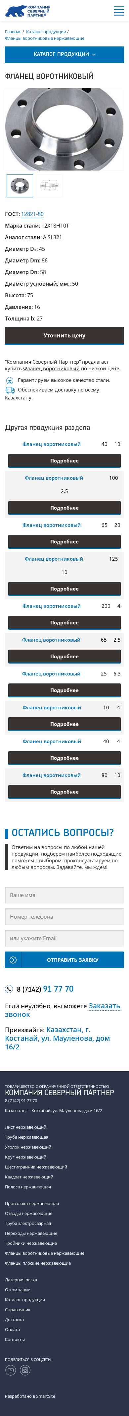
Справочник (17, 1309)
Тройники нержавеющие (31, 1243)
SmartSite (45, 1396)
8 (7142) (45, 990)
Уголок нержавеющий (28, 1147)
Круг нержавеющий (25, 1157)
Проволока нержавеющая (32, 1203)
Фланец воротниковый (51, 368)
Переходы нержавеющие (31, 1233)
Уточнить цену (64, 335)
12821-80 (32, 214)
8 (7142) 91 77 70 (21, 1100)
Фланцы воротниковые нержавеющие (44, 1253)
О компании (17, 1290)
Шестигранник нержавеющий (36, 1167)
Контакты (15, 1339)
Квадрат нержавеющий (29, 1177)
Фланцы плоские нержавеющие (38, 1263)
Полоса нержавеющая (28, 1187)
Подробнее (64, 460)
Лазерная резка (21, 1280)
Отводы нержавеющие (28, 1213)
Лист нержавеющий (25, 1127)
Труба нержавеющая (26, 1137)
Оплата (12, 1329)
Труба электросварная (28, 1223)
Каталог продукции (25, 1300)
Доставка (14, 1319)
